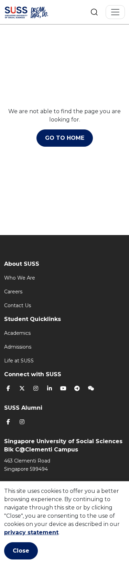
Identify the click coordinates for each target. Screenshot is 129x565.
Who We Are (19, 278)
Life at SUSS (19, 361)
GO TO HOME (64, 138)
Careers (13, 292)
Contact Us (17, 305)
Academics (17, 333)
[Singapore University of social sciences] (35, 12)
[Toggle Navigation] (115, 12)
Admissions (17, 347)
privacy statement (31, 532)
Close (21, 550)
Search (94, 12)
